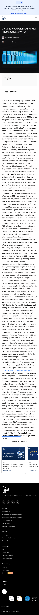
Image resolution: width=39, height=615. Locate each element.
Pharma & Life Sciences (9, 538)
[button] (35, 18)
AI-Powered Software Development (12, 514)
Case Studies (5, 552)
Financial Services (7, 541)
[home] (4, 18)
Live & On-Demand (7, 558)
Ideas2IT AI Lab (6, 511)
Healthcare (5, 535)
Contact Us (5, 584)
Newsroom (5, 576)
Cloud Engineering (7, 520)
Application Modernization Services (12, 517)
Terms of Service (5, 609)
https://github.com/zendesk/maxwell (16, 370)
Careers (4, 573)
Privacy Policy (5, 606)
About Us (4, 567)
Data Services (6, 523)
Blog (3, 549)
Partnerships (5, 570)
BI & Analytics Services (8, 526)
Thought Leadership (7, 555)
